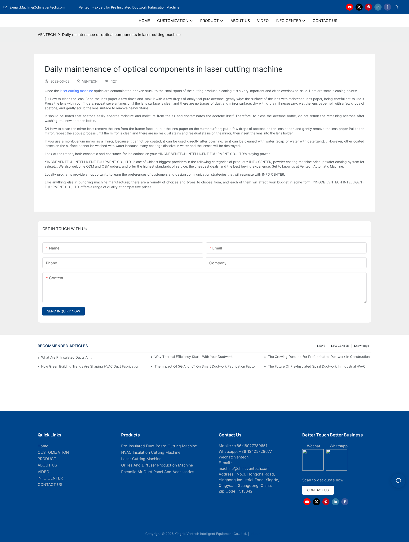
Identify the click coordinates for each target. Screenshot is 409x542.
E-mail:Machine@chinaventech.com (44, 7)
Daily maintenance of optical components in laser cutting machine (121, 34)
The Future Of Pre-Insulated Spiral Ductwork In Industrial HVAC (316, 366)
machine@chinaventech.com (244, 468)
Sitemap (257, 534)
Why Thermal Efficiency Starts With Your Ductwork (194, 357)
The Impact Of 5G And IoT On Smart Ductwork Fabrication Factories (206, 366)
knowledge (361, 345)
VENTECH (47, 34)
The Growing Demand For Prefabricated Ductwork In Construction (319, 357)
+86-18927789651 (250, 445)
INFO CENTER (339, 345)
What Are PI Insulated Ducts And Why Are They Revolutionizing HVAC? (67, 357)
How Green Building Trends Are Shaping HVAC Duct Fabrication (90, 366)
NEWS (321, 345)
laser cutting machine (76, 91)
